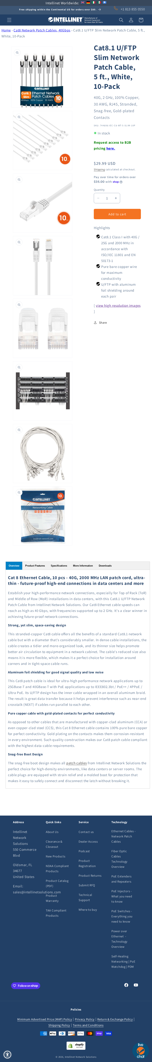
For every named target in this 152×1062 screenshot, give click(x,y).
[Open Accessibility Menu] (7, 1054)
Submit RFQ (87, 885)
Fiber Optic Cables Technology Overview (119, 859)
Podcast (84, 851)
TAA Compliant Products (56, 913)
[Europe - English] (83, 3)
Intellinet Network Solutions (81, 1056)
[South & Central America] (104, 3)
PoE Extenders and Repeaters (121, 879)
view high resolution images (118, 305)
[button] (9, 20)
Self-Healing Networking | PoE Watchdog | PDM (123, 961)
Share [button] (103, 322)
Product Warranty (52, 898)
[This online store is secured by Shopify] (76, 1048)
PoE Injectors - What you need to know (121, 896)
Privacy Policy (85, 1019)
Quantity (99, 189)
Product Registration (87, 863)
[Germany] (88, 3)
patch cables (76, 763)
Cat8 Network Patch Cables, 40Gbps (42, 30)
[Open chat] (140, 1050)
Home (6, 30)
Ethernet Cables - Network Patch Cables (123, 836)
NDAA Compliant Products (57, 868)
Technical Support (85, 897)
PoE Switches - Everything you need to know (122, 916)
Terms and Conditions (88, 1025)
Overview (14, 565)
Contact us (86, 832)
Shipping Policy (59, 1025)
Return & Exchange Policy (115, 1019)
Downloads (105, 565)
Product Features (35, 565)
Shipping (99, 169)
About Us (52, 832)
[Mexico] (99, 3)
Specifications (59, 565)
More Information (83, 565)
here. (110, 148)
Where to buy (88, 910)
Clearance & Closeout (54, 844)
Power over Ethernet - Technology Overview (119, 939)
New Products (55, 856)
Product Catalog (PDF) (57, 883)
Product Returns (90, 876)
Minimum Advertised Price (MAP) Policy (44, 1019)
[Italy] (93, 3)
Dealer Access (88, 841)
